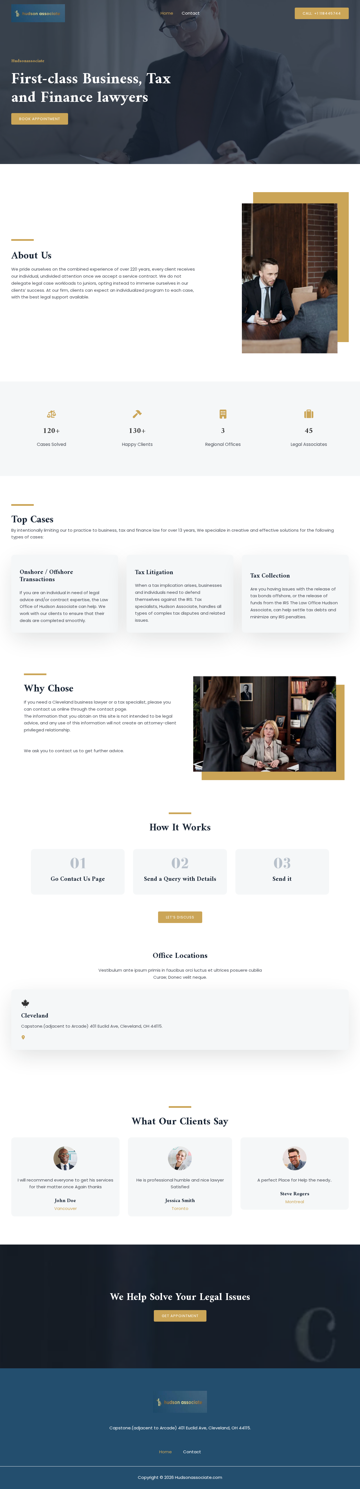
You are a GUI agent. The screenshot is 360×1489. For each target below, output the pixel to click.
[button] (322, 13)
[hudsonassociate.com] (38, 13)
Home (167, 13)
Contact (191, 13)
